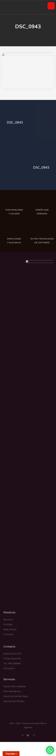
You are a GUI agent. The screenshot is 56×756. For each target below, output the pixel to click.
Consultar (8, 634)
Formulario (9, 668)
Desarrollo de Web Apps (15, 696)
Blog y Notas (10, 629)
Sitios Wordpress (12, 691)
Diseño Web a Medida (14, 686)
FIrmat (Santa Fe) (12, 658)
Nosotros (8, 619)
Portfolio (8, 624)
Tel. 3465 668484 (11, 663)
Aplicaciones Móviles (13, 701)
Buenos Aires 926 (12, 653)
